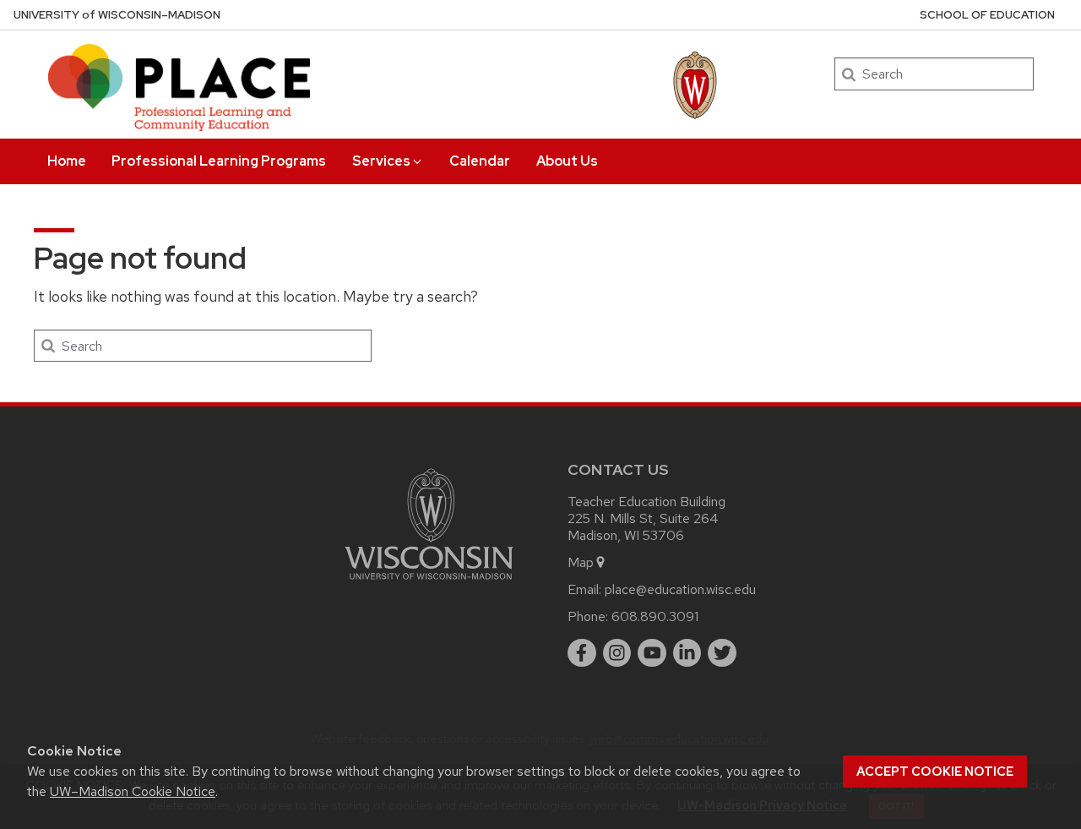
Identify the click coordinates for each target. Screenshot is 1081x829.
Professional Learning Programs (218, 161)
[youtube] (652, 653)
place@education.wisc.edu (680, 589)
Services (381, 161)
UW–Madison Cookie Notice (132, 791)
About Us (567, 161)
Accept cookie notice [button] (934, 771)
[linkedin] (687, 653)
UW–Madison (117, 15)
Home (66, 161)
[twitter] (722, 653)
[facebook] (582, 653)
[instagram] (617, 653)
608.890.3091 (654, 616)
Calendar (479, 161)
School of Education (987, 15)
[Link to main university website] (429, 583)
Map (581, 562)
